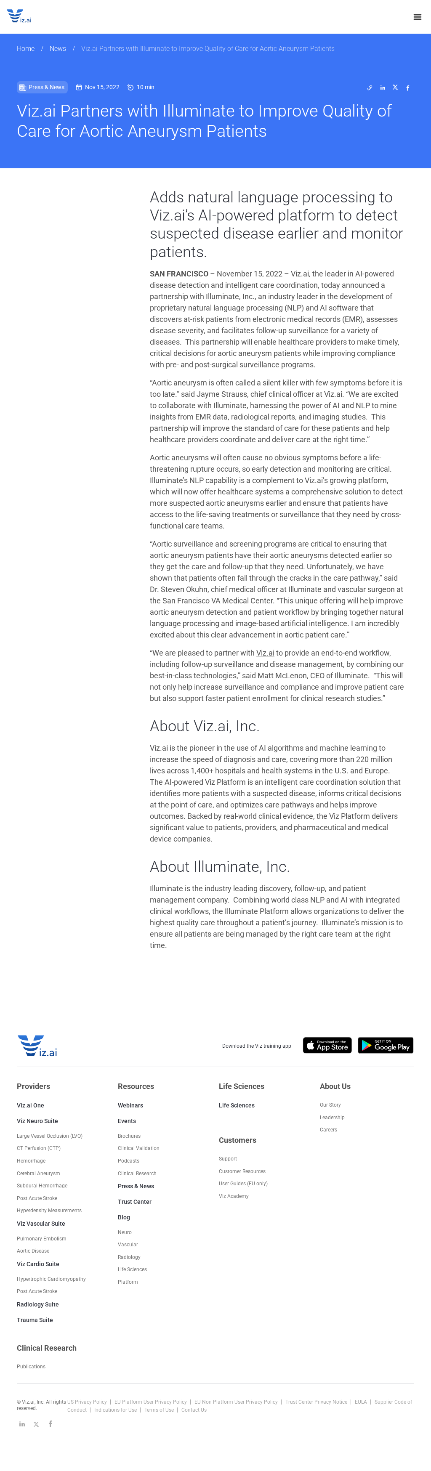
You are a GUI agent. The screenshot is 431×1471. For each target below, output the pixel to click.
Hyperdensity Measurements (49, 1210)
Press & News (136, 1186)
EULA (361, 1402)
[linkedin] (383, 87)
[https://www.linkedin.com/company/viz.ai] (22, 1424)
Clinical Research (137, 1173)
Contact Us (194, 1410)
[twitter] (370, 87)
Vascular (128, 1245)
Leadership (332, 1118)
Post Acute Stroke (37, 1198)
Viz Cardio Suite (38, 1264)
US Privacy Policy (87, 1402)
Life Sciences (237, 1105)
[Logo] (28, 16)
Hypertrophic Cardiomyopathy (51, 1279)
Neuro (125, 1232)
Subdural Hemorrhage (42, 1186)
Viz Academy (234, 1196)
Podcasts (128, 1161)
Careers (328, 1130)
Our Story (330, 1105)
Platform (128, 1282)
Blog (124, 1217)
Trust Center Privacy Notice (317, 1402)
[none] (417, 17)
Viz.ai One (30, 1105)
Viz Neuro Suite (37, 1121)
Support (228, 1159)
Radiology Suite (38, 1304)
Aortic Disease (33, 1251)
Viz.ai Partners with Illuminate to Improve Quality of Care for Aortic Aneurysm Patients (208, 49)
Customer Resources (242, 1171)
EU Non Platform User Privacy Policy (236, 1402)
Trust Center (135, 1201)
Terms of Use (159, 1410)
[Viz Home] (38, 1046)
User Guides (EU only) (243, 1184)
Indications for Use (116, 1410)
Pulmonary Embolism (42, 1239)
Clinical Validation (139, 1148)
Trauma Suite (35, 1320)
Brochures (129, 1136)
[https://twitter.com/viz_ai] (36, 1424)
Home (26, 49)
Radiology (129, 1257)
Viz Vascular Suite (41, 1223)
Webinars (130, 1105)
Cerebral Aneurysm (38, 1173)
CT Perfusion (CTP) (39, 1148)
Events (127, 1121)
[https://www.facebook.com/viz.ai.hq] (50, 1424)
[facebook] (408, 87)
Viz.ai (265, 652)
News (58, 49)
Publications (31, 1367)
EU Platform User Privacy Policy (151, 1402)
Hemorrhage (31, 1161)
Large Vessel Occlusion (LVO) (49, 1136)
